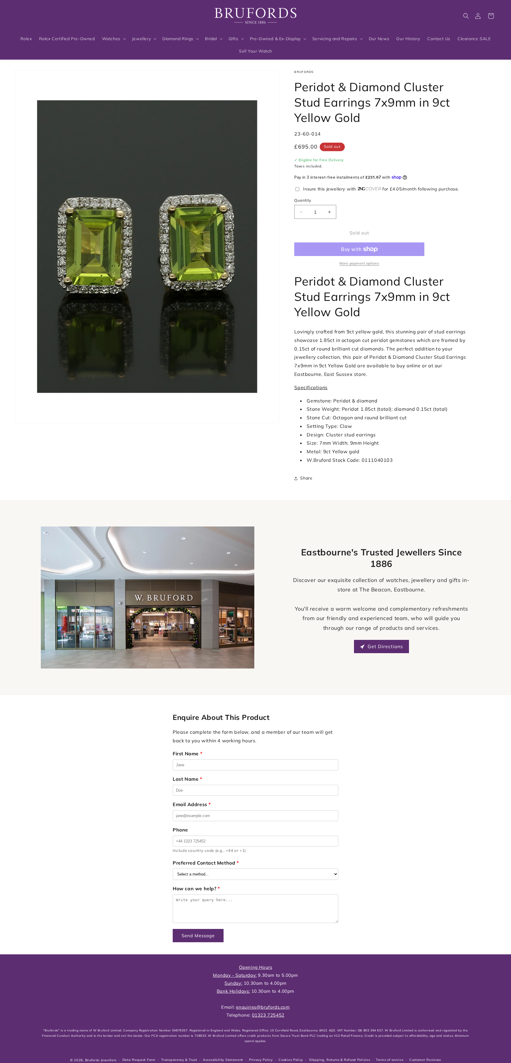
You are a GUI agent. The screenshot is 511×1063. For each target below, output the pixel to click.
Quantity (302, 200)
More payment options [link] (359, 263)
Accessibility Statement (223, 1060)
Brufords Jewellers (101, 1060)
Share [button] (306, 478)
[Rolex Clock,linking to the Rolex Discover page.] (37, 14)
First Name (187, 754)
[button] (466, 15)
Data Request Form (139, 1060)
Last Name (187, 779)
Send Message (198, 935)
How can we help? (196, 888)
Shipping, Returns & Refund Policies (339, 1060)
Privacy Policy (261, 1060)
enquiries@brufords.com (263, 1007)
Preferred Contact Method (206, 863)
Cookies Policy (291, 1060)
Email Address (192, 804)
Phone (180, 830)
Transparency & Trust (179, 1060)
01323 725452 (268, 1015)
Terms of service (389, 1060)
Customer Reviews (425, 1060)
